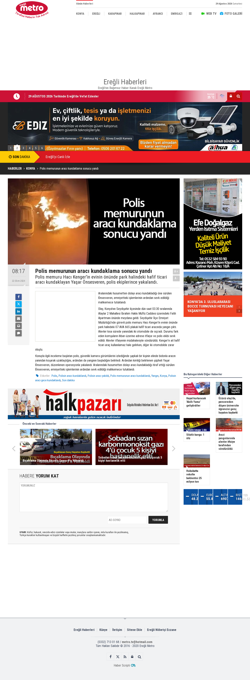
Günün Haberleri (84, 3)
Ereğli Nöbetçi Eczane (161, 630)
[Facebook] (18, 297)
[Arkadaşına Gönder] (18, 319)
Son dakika (68, 380)
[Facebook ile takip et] (110, 657)
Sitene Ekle (134, 630)
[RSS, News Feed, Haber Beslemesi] (125, 657)
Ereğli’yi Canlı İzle (58, 157)
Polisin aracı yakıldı (98, 376)
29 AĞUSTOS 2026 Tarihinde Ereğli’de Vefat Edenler (63, 96)
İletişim (117, 630)
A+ (176, 271)
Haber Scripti (122, 665)
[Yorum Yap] (18, 333)
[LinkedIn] (18, 311)
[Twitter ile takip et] (117, 657)
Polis (54, 376)
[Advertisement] (125, 47)
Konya (163, 376)
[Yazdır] (18, 326)
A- (176, 278)
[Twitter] (18, 304)
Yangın (155, 376)
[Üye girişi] (231, 96)
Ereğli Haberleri (84, 630)
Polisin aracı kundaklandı (72, 376)
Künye (103, 630)
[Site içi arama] (238, 96)
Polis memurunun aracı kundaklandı (130, 376)
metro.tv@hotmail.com (137, 642)
